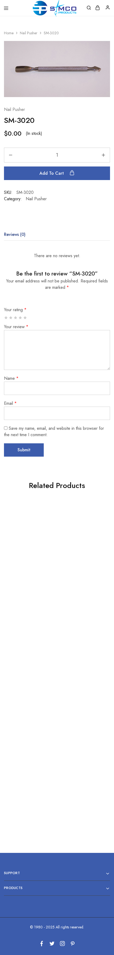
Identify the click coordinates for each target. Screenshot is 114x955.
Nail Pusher (28, 33)
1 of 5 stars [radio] (6, 318)
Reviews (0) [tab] (14, 234)
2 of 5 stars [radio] (11, 318)
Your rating (15, 310)
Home (9, 33)
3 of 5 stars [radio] (16, 318)
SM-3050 (81, 788)
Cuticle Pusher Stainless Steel (28, 545)
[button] (28, 568)
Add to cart (52, 173)
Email (10, 403)
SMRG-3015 (28, 677)
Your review (16, 327)
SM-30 (29, 788)
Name (11, 378)
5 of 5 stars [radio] (25, 318)
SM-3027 (81, 684)
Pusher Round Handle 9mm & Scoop (81, 576)
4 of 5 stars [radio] (20, 318)
